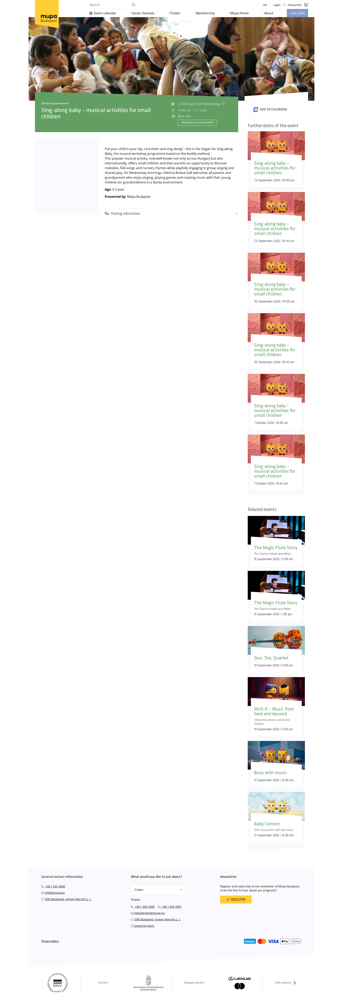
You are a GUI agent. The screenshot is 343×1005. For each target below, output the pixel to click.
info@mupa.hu (55, 893)
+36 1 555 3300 (145, 906)
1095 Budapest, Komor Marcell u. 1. (68, 899)
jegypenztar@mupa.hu (149, 913)
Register (238, 899)
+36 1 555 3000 (55, 886)
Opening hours (144, 926)
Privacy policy (50, 941)
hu (265, 5)
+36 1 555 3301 (172, 906)
